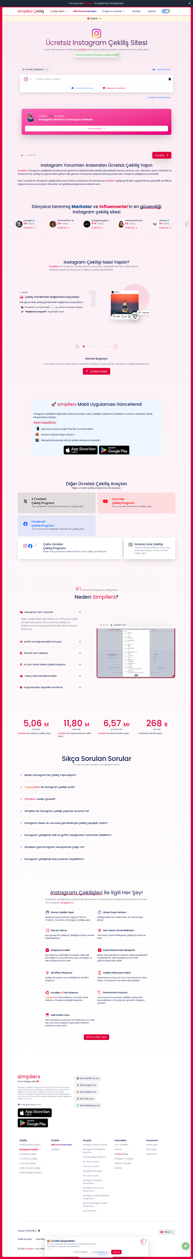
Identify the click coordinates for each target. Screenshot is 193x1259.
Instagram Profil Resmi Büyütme (94, 1151)
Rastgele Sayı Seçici (92, 1171)
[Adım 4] (99, 346)
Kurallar (160, 155)
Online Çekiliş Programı (30, 1172)
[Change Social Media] (27, 79)
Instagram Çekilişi (28, 1149)
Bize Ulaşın (151, 1149)
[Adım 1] (83, 346)
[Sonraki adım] (115, 346)
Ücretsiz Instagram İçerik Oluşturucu (95, 1204)
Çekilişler (55, 1149)
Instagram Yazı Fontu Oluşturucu (93, 1189)
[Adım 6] (109, 346)
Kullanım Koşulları (123, 1163)
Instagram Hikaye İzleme (95, 1144)
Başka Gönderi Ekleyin (160, 97)
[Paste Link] (169, 79)
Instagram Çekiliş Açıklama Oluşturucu (96, 1197)
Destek (152, 11)
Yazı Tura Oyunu (91, 1166)
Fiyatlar (136, 11)
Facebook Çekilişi (27, 1154)
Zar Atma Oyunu (91, 1161)
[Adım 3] (93, 346)
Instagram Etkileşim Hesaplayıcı (92, 1182)
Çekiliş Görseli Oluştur (30, 1144)
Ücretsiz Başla (94, 128)
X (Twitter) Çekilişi (28, 1158)
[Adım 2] (88, 346)
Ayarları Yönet (99, 1252)
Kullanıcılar (151, 1154)
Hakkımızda (151, 1144)
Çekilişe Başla (98, 371)
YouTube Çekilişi (27, 1163)
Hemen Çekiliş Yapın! (96, 1037)
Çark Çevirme (89, 1210)
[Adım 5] (104, 346)
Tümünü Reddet (80, 1252)
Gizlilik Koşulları (25, 1239)
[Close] (189, 3)
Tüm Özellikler (121, 1144)
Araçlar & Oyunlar (112, 11)
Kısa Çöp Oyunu (91, 1175)
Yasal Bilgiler (41, 1239)
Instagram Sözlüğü (124, 1158)
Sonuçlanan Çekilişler (120, 997)
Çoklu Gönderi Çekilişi (29, 1168)
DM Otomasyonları (84, 11)
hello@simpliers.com (31, 1104)
